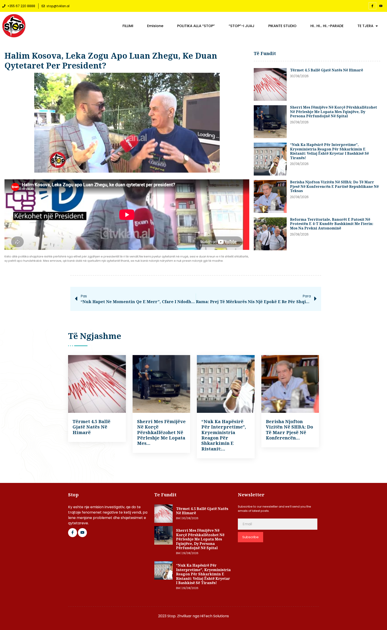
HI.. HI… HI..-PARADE (327, 26)
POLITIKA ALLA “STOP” (196, 26)
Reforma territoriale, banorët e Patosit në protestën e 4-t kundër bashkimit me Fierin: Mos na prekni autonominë (331, 224)
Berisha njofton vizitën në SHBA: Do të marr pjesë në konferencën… (289, 429)
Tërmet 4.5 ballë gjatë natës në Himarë (326, 70)
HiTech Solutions (214, 616)
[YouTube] (381, 6)
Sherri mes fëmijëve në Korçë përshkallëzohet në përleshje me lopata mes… (161, 432)
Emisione (155, 26)
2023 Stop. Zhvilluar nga (179, 616)
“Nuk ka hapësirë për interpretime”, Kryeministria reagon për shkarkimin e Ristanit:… (223, 435)
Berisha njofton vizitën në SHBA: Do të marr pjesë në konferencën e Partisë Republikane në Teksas (334, 186)
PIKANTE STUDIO (282, 26)
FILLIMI (128, 26)
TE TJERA (365, 26)
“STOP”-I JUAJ (241, 26)
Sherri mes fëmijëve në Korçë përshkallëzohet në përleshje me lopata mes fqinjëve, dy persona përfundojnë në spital (333, 111)
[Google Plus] (82, 532)
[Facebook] (372, 5)
